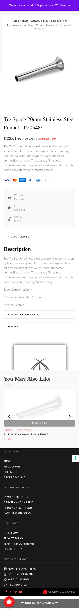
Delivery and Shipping (19, 502)
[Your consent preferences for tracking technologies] (75, 458)
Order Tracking (15, 477)
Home (15, 20)
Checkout (10, 472)
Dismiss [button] (65, 5)
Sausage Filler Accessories (18, 430)
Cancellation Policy (18, 513)
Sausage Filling (39, 20)
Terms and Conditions (19, 544)
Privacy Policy (14, 538)
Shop (25, 20)
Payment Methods (16, 497)
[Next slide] (69, 416)
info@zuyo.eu (17, 585)
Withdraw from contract (39, 603)
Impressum (11, 533)
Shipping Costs (47, 139)
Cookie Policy (13, 549)
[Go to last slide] (9, 416)
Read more (39, 423)
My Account (12, 467)
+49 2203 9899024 (19, 580)
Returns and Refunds (18, 508)
